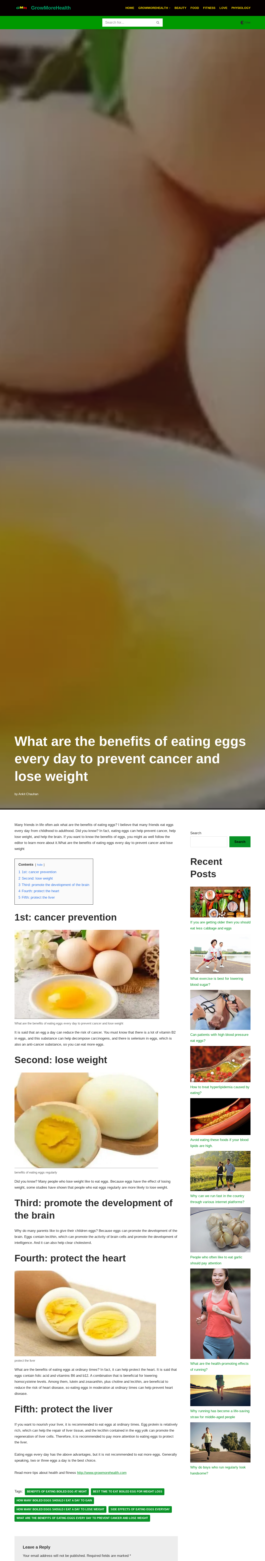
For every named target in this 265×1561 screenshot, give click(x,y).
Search (195, 833)
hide (40, 864)
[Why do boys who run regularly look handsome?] (220, 1443)
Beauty (180, 8)
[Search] (158, 22)
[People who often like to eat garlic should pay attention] (220, 1230)
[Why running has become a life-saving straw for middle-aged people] (220, 1391)
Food (194, 8)
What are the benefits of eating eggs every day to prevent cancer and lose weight (82, 1518)
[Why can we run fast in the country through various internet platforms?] (220, 1172)
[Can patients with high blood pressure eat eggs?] (220, 1011)
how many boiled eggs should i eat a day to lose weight (60, 1509)
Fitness (209, 8)
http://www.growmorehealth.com (101, 1473)
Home (129, 8)
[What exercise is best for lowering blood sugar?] (220, 955)
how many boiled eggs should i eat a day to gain (54, 1500)
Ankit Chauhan (28, 794)
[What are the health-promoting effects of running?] (220, 1315)
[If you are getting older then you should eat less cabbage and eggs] (220, 903)
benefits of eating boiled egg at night (57, 1491)
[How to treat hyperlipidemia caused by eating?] (220, 1065)
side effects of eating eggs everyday (140, 1509)
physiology (241, 8)
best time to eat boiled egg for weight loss (127, 1491)
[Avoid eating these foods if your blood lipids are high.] (220, 1117)
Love (223, 8)
